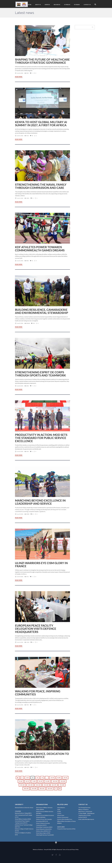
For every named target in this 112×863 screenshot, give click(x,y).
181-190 (26, 788)
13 (42, 777)
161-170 (54, 785)
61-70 (27, 781)
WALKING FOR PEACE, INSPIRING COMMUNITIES (37, 693)
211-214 (50, 788)
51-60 (20, 781)
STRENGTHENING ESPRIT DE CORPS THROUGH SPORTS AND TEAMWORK (40, 374)
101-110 (55, 781)
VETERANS (77, 4)
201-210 (42, 788)
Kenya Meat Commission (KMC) (44, 827)
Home (29, 4)
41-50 (65, 777)
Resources (57, 4)
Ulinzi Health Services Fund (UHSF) (45, 835)
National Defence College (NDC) (23, 813)
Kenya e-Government (62, 817)
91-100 (47, 781)
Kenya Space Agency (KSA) (43, 833)
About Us (38, 4)
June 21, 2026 (20, 135)
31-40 (58, 777)
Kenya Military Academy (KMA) (23, 819)
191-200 (34, 788)
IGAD (58, 809)
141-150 (38, 785)
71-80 (33, 781)
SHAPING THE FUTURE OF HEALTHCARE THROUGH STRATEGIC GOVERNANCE (42, 61)
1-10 (27, 777)
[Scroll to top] (56, 843)
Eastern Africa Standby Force (64, 819)
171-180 (62, 785)
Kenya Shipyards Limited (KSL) (44, 829)
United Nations (61, 807)
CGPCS (59, 813)
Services (47, 4)
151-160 (46, 785)
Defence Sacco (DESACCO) (43, 831)
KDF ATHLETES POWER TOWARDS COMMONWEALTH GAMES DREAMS (40, 248)
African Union (60, 815)
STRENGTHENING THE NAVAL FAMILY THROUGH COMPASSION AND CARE (40, 186)
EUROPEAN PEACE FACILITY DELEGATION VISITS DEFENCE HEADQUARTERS (35, 628)
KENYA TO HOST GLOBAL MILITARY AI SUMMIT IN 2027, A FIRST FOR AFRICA (41, 123)
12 (37, 777)
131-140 (30, 785)
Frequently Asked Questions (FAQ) (66, 829)
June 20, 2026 (20, 385)
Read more (18, 76)
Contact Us (87, 4)
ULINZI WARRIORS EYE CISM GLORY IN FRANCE (41, 564)
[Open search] (95, 4)
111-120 (63, 781)
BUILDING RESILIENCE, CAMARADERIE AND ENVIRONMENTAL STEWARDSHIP (41, 311)
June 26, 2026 (20, 73)
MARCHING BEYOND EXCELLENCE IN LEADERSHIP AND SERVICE (40, 502)
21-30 (52, 777)
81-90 (40, 781)
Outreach (67, 4)
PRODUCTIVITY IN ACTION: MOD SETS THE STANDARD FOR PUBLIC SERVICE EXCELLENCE (41, 438)
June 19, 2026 (20, 514)
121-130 (22, 785)
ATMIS (59, 811)
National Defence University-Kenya (24, 807)
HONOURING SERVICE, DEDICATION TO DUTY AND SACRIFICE (42, 755)
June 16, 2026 (20, 642)
